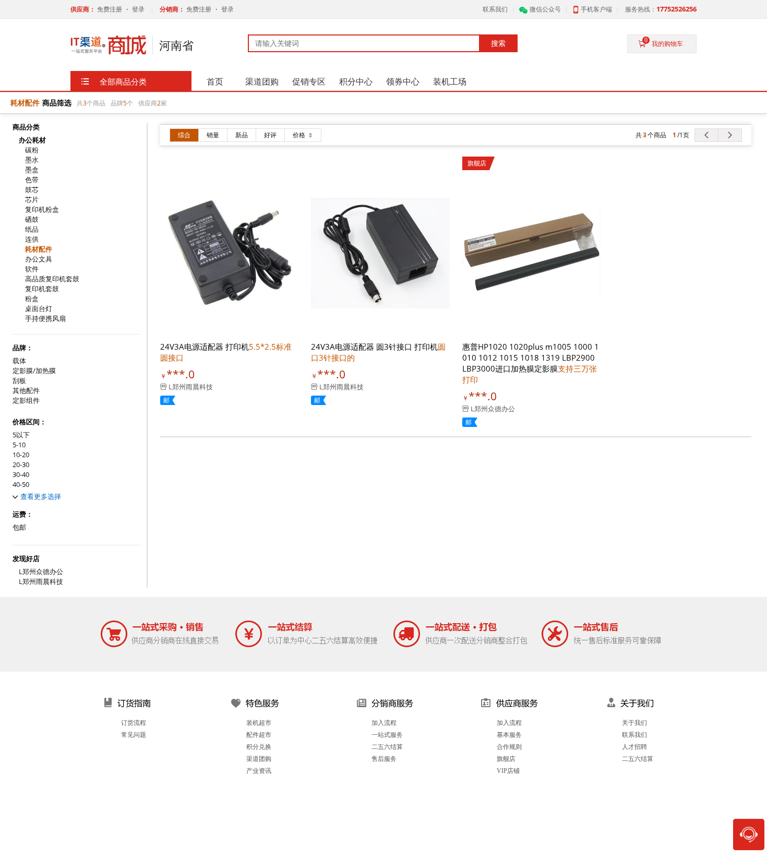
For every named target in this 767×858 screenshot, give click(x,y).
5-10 (19, 445)
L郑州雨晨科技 (41, 582)
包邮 (19, 527)
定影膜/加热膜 (34, 371)
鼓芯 (32, 190)
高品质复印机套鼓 (52, 279)
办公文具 (38, 259)
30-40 (21, 475)
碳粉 (32, 150)
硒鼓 (32, 219)
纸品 (32, 229)
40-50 (21, 484)
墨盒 (32, 170)
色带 (32, 180)
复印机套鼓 (42, 289)
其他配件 (26, 391)
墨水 (32, 160)
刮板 (19, 381)
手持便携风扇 (45, 319)
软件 (32, 269)
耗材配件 (38, 249)
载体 (19, 361)
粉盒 (32, 299)
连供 (32, 239)
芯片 (32, 200)
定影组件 (26, 400)
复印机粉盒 (42, 209)
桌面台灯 (38, 309)
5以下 (21, 435)
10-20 (21, 455)
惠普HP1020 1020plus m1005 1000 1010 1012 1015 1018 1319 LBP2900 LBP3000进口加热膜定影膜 (530, 363)
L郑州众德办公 (41, 572)
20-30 (21, 465)
